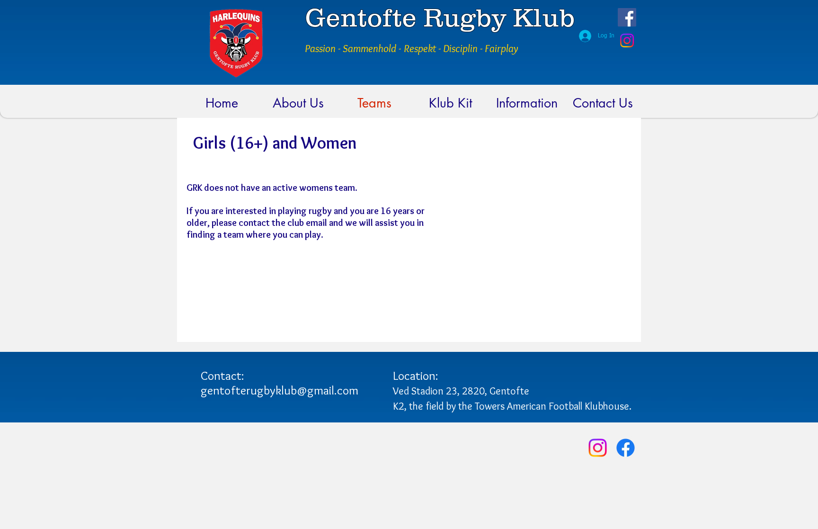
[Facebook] (626, 448)
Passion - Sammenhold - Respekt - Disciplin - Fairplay (411, 48)
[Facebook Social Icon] (627, 17)
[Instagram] (627, 40)
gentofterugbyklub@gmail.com (279, 390)
